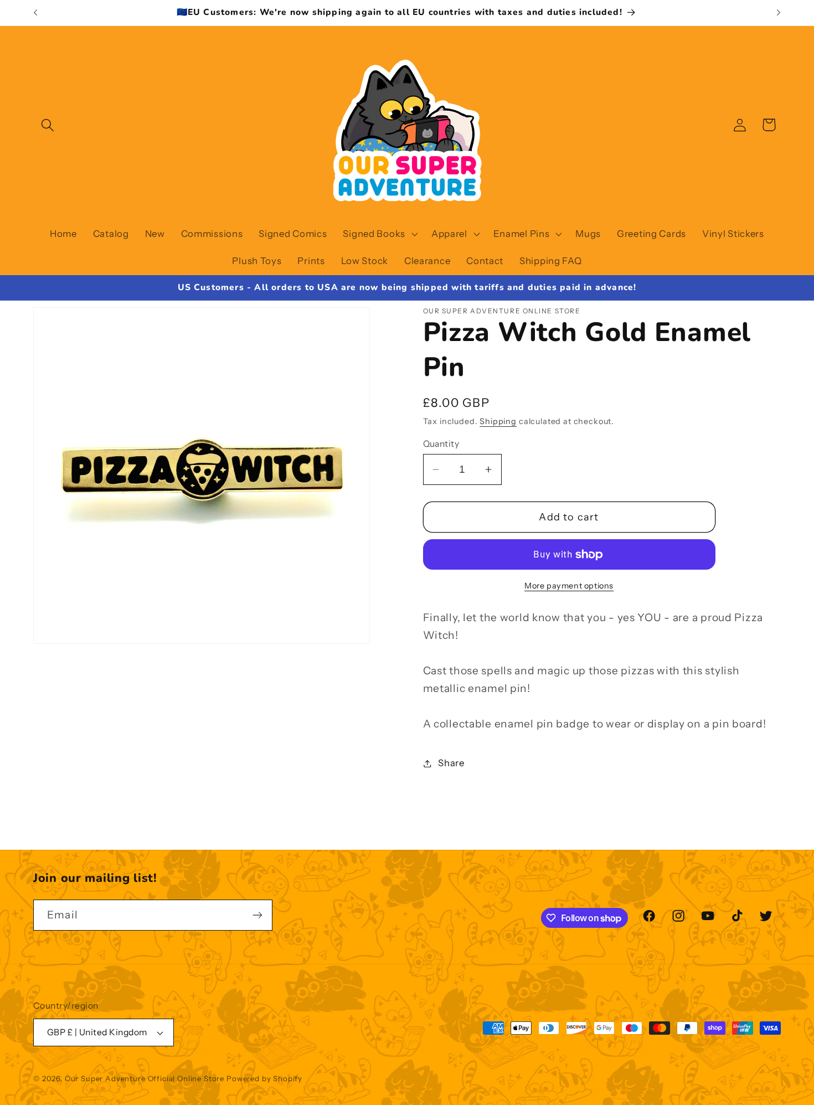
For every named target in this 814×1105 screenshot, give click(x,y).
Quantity (441, 443)
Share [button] (451, 762)
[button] (48, 125)
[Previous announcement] (35, 12)
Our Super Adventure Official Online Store (144, 1078)
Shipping (498, 421)
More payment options (569, 586)
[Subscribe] (257, 915)
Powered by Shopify (264, 1078)
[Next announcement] (778, 12)
